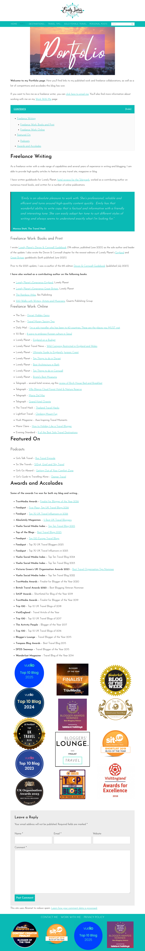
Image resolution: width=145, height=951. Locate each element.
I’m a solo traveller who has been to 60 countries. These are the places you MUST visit (75, 327)
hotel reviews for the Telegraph (73, 180)
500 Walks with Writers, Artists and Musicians (40, 301)
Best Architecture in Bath (46, 364)
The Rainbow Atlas (26, 295)
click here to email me (77, 94)
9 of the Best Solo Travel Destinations (57, 432)
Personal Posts (98, 24)
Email (57, 833)
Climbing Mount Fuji (46, 414)
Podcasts (25, 141)
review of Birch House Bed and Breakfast (80, 383)
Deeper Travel (58, 477)
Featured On (24, 135)
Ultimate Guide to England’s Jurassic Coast (56, 352)
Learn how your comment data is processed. (74, 908)
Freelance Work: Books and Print (37, 124)
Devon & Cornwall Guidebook (89, 266)
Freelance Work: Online (32, 130)
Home (14, 24)
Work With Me (43, 99)
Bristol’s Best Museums (45, 377)
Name (19, 833)
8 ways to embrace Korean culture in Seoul (49, 334)
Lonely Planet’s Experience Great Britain (37, 288)
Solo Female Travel (75, 24)
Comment (21, 847)
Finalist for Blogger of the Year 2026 (59, 501)
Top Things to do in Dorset (47, 358)
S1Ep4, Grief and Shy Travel (49, 464)
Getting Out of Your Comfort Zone (54, 470)
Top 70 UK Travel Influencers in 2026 (48, 514)
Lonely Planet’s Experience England (34, 282)
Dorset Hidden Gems (38, 315)
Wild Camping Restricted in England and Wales (72, 346)
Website (97, 833)
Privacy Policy (94, 917)
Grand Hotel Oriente (40, 401)
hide (128, 109)
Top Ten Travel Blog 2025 (61, 526)
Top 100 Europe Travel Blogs (44, 538)
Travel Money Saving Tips (41, 321)
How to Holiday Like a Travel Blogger (52, 426)
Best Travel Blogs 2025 (49, 532)
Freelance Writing (26, 118)
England (119, 252)
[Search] (132, 24)
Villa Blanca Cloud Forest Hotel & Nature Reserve (55, 389)
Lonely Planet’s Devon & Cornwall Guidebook (42, 247)
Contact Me (49, 917)
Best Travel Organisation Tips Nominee (93, 569)
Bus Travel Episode (45, 458)
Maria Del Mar (37, 395)
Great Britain (17, 257)
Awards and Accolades (29, 146)
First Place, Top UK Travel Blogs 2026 (49, 507)
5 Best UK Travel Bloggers (58, 520)
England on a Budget (44, 340)
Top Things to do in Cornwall (48, 371)
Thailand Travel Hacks (47, 408)
